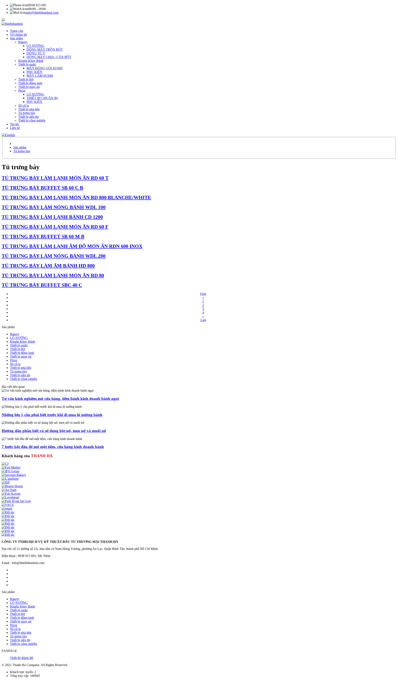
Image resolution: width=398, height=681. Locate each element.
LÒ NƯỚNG (35, 46)
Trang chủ (16, 31)
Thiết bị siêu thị (28, 116)
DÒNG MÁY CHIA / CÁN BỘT (49, 57)
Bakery (23, 42)
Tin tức (14, 124)
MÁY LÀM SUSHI (40, 75)
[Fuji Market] (11, 467)
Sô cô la (23, 105)
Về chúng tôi (18, 34)
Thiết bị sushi (27, 64)
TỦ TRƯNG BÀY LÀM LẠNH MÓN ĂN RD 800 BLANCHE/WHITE (76, 197)
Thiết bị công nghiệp (31, 120)
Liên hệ (15, 128)
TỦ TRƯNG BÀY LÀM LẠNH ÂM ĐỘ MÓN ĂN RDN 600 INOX (72, 246)
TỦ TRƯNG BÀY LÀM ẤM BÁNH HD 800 (48, 265)
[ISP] (6, 482)
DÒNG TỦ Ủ (36, 53)
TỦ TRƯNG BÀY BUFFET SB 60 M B (43, 236)
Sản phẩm (16, 38)
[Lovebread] (10, 497)
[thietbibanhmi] (12, 24)
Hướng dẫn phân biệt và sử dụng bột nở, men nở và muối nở (54, 431)
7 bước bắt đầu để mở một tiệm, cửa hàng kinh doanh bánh (53, 447)
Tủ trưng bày (26, 113)
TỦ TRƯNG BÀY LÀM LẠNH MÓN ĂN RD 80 (53, 275)
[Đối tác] (8, 512)
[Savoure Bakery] (14, 475)
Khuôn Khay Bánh (30, 60)
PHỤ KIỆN (34, 72)
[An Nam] (9, 490)
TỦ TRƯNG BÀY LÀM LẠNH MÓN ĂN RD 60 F (55, 226)
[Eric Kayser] (11, 493)
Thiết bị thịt (25, 79)
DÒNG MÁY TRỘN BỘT (45, 49)
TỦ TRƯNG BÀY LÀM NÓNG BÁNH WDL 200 (54, 256)
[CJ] (5, 463)
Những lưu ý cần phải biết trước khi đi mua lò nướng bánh (52, 415)
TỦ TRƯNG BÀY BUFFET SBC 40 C (42, 285)
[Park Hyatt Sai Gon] (16, 501)
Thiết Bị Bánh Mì (21, 658)
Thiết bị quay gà (29, 87)
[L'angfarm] (10, 478)
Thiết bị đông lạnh (30, 83)
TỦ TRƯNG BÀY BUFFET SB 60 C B (42, 187)
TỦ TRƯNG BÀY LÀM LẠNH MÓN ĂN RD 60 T (55, 178)
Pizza (21, 90)
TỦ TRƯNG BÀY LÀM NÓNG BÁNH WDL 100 (54, 207)
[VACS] (8, 505)
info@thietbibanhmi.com (42, 12)
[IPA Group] (10, 471)
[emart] (7, 508)
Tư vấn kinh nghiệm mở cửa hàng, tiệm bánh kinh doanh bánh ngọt (60, 398)
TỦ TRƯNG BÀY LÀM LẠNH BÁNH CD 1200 (52, 217)
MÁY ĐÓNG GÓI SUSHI (44, 68)
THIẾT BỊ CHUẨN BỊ (42, 98)
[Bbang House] (12, 486)
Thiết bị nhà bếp (29, 109)
